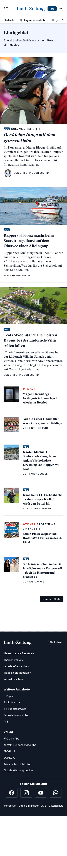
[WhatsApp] (55, 793)
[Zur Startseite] (31, 8)
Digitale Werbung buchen (19, 770)
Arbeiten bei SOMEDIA (17, 764)
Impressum (10, 805)
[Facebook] (12, 793)
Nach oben (55, 642)
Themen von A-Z (14, 659)
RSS (6, 721)
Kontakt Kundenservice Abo (20, 744)
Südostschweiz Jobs (16, 715)
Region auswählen (35, 20)
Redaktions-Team (14, 679)
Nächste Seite (52, 599)
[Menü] (6, 8)
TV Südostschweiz (15, 708)
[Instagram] (26, 793)
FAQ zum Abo (11, 738)
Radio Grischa (12, 702)
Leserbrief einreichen (16, 666)
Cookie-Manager (29, 805)
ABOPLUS (9, 751)
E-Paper (8, 696)
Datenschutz (56, 805)
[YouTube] (41, 793)
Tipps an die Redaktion (17, 672)
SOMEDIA (9, 757)
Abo (52, 8)
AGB (43, 805)
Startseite (9, 20)
